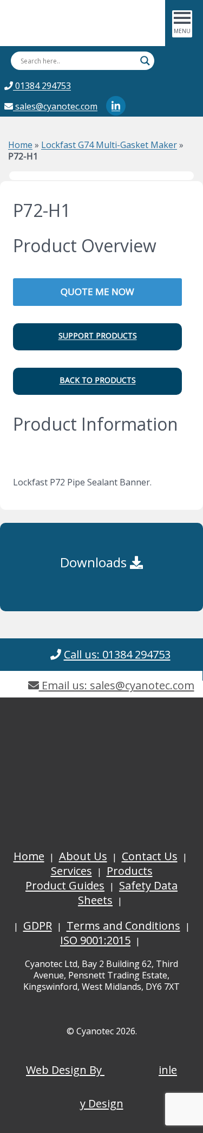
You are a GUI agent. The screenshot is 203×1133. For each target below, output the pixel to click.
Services (71, 870)
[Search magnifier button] (145, 60)
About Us (83, 856)
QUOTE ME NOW (97, 291)
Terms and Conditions (123, 925)
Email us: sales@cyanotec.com (116, 685)
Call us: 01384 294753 (117, 654)
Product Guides (64, 885)
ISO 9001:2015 (95, 940)
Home (20, 145)
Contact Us (150, 856)
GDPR (37, 925)
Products (130, 870)
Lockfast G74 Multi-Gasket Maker (109, 145)
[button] (97, 336)
